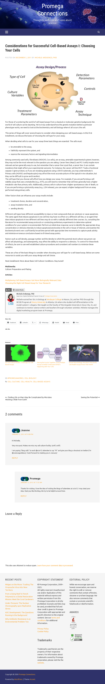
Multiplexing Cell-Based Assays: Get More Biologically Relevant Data (33, 280)
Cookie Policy (43, 631)
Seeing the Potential (89, 397)
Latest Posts (19, 290)
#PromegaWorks (15, 378)
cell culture (14, 382)
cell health (26, 382)
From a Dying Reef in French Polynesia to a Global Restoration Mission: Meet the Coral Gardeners (19, 596)
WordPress (18, 679)
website (40, 663)
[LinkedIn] (12, 304)
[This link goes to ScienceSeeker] (73, 629)
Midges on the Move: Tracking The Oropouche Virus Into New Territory (19, 587)
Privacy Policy (43, 629)
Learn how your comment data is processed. (55, 565)
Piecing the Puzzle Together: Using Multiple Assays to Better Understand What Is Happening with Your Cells (51, 364)
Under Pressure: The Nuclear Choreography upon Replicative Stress (18, 606)
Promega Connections (52, 9)
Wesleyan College (54, 299)
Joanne (25, 430)
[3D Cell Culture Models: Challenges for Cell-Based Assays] (20, 353)
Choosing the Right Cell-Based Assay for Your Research (28, 283)
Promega (35, 478)
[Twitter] (9, 304)
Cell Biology (31, 378)
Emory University (38, 302)
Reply (15, 458)
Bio (9, 290)
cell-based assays (41, 382)
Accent (32, 679)
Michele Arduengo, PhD (46, 58)
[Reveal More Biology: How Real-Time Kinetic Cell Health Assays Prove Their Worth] (84, 353)
